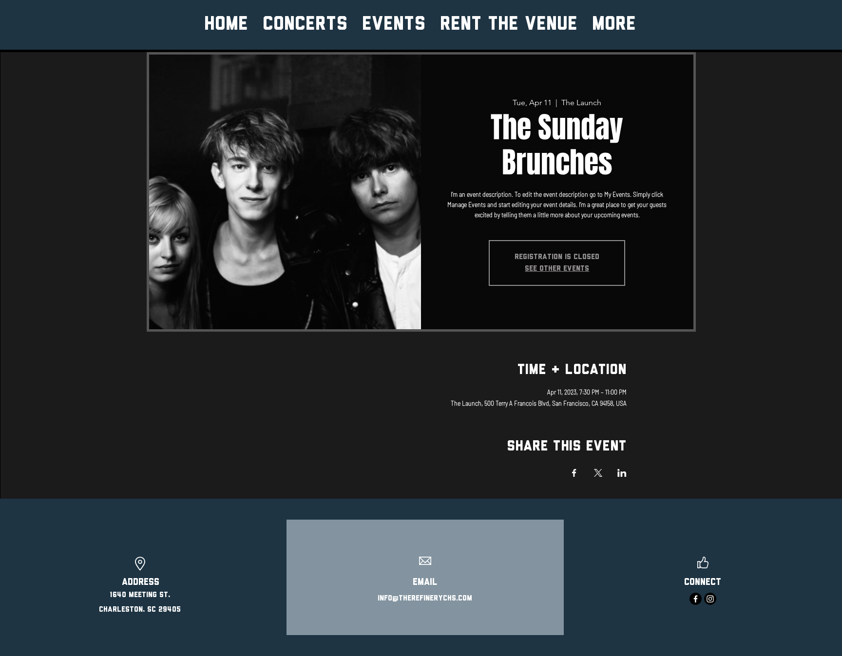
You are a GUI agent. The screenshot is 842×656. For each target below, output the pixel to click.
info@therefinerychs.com (425, 598)
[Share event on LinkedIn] (622, 473)
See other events (557, 269)
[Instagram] (710, 599)
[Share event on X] (598, 473)
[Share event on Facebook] (574, 473)
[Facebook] (695, 599)
